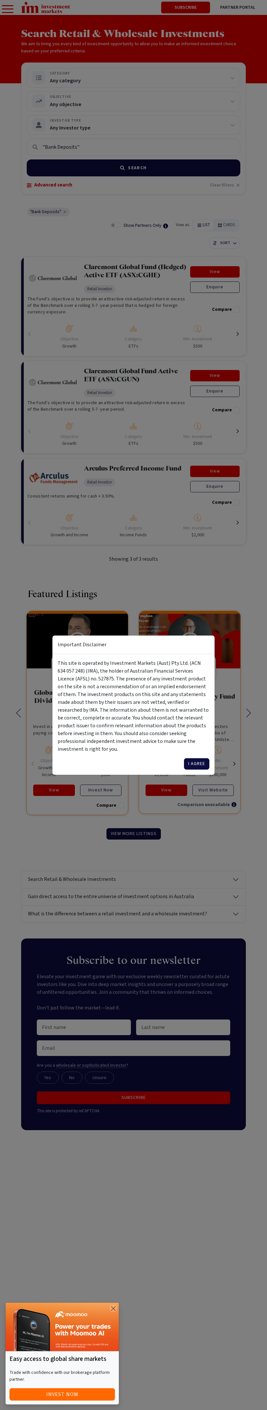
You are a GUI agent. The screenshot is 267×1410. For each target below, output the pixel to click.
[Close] (113, 1308)
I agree (196, 763)
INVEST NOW (62, 1394)
